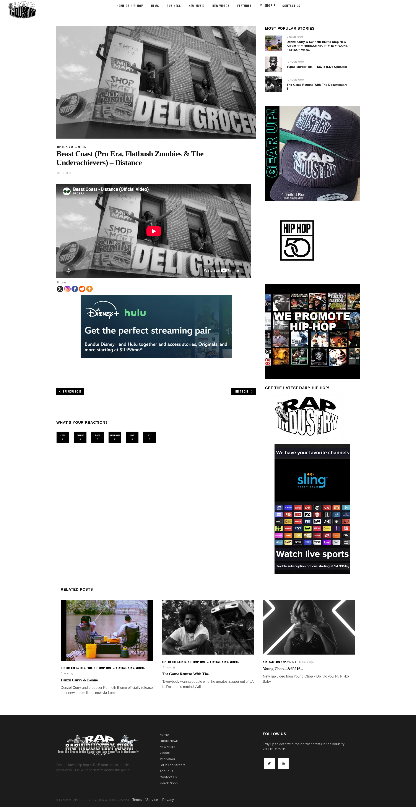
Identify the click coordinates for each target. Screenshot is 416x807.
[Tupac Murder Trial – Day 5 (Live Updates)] (273, 64)
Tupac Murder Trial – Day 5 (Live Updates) (317, 66)
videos (82, 147)
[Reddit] (82, 289)
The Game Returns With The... (186, 674)
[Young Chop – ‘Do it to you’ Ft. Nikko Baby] (309, 627)
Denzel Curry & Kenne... (80, 680)
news (131, 668)
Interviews (167, 759)
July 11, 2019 (64, 173)
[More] (89, 289)
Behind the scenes (73, 668)
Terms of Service (145, 800)
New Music (168, 747)
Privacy (168, 800)
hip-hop (62, 147)
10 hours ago (295, 61)
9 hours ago (295, 37)
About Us (166, 771)
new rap (121, 668)
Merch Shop (169, 783)
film (89, 668)
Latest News (169, 741)
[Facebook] (75, 289)
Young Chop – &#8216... (283, 668)
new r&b (268, 661)
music (72, 147)
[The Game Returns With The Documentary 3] (273, 84)
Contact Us (168, 777)
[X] (60, 289)
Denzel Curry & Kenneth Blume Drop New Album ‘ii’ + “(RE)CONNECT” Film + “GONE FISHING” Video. (317, 45)
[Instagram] (67, 289)
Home (164, 735)
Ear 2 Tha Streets (172, 765)
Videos (165, 753)
